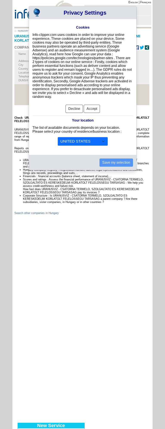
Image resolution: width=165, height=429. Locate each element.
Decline (74, 109)
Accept (92, 109)
